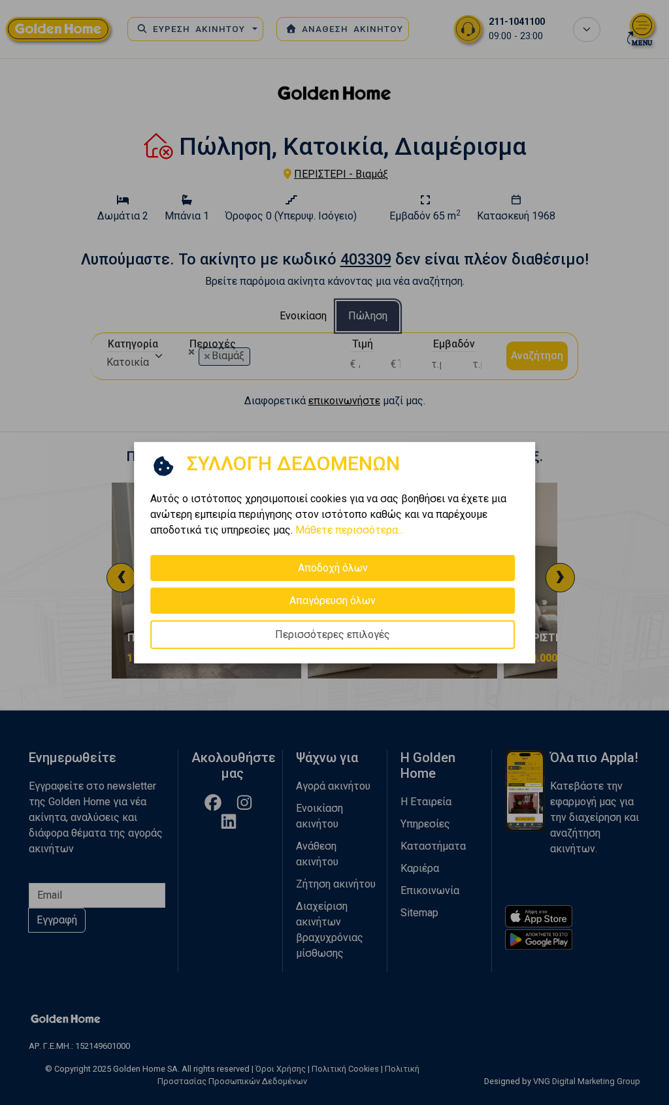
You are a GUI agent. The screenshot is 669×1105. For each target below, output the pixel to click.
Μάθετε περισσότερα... (349, 530)
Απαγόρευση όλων (332, 600)
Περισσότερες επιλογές (332, 634)
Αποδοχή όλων (333, 568)
